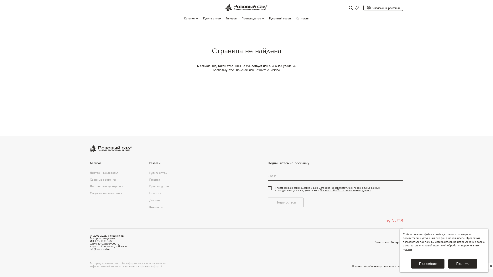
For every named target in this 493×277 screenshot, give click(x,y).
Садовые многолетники (106, 193)
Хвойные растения (103, 179)
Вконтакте (382, 242)
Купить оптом (212, 18)
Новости (155, 193)
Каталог (189, 18)
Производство (251, 18)
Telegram (397, 242)
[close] (491, 266)
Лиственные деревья (104, 172)
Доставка (156, 200)
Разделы (154, 163)
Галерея (231, 18)
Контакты (302, 18)
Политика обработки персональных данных (377, 266)
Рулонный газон (280, 18)
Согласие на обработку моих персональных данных (349, 187)
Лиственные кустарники (106, 186)
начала (275, 70)
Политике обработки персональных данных (345, 190)
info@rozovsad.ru (100, 249)
